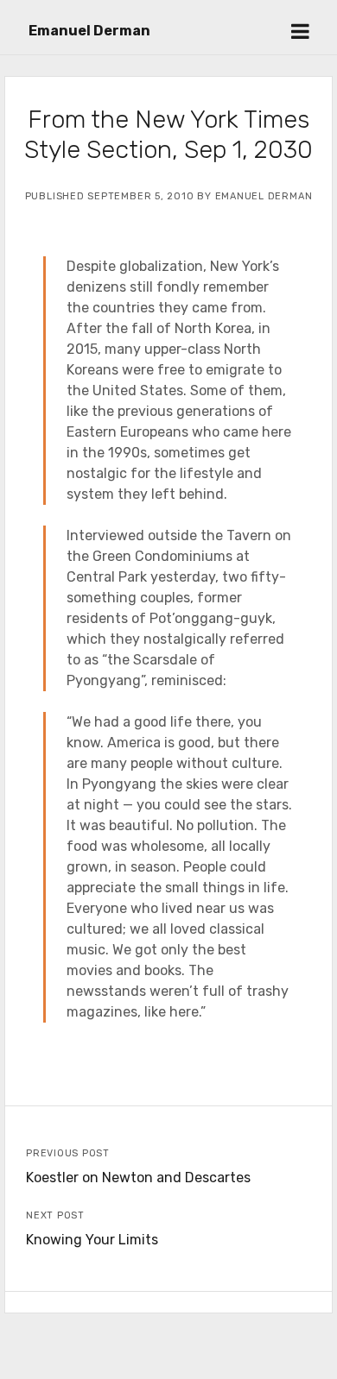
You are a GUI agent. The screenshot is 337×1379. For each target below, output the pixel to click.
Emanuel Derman (89, 30)
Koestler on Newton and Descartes (138, 1177)
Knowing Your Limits (92, 1239)
